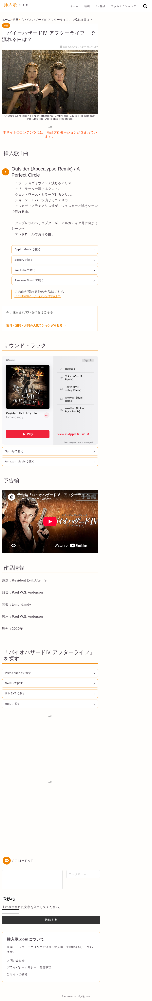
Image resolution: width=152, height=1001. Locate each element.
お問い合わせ (16, 960)
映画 (87, 6)
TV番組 (100, 6)
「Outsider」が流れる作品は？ (37, 296)
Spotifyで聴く (23, 259)
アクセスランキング (123, 6)
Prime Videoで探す (18, 672)
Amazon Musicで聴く (29, 280)
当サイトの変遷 (17, 974)
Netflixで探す (14, 683)
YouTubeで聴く (25, 270)
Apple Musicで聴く (27, 249)
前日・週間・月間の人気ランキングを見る (35, 325)
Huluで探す (12, 703)
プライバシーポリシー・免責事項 (29, 967)
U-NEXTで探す (15, 693)
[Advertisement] (50, 747)
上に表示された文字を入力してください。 (32, 907)
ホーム (74, 6)
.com (16, 4)
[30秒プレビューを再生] (5, 171)
